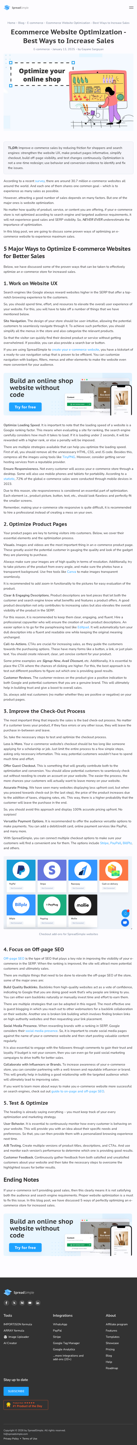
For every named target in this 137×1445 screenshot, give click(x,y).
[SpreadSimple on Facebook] (6, 1303)
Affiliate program (117, 1324)
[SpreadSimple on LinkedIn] (38, 1303)
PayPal (57, 1330)
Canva (71, 572)
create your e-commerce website (75, 349)
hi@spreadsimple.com (16, 1434)
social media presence (42, 1031)
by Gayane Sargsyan (91, 49)
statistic (9, 479)
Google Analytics (64, 1349)
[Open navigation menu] (131, 7)
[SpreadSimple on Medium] (22, 1303)
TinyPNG (68, 457)
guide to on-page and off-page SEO (77, 1091)
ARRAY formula (14, 1330)
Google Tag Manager (66, 1343)
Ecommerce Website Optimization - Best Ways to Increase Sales (88, 23)
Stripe (104, 843)
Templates (113, 1337)
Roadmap (112, 1368)
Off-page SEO (14, 958)
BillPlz (127, 843)
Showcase (112, 1343)
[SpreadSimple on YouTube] (30, 1303)
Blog (21, 23)
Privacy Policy (11, 1438)
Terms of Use (29, 1438)
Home (11, 23)
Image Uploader (19, 1337)
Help (109, 1362)
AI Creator (10, 1343)
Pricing (110, 1349)
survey (40, 181)
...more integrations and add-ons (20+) (68, 1357)
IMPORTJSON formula (18, 1324)
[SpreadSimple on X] (14, 1303)
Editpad (83, 627)
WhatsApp (60, 1324)
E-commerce (35, 23)
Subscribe (16, 1391)
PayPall (115, 843)
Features (111, 1330)
